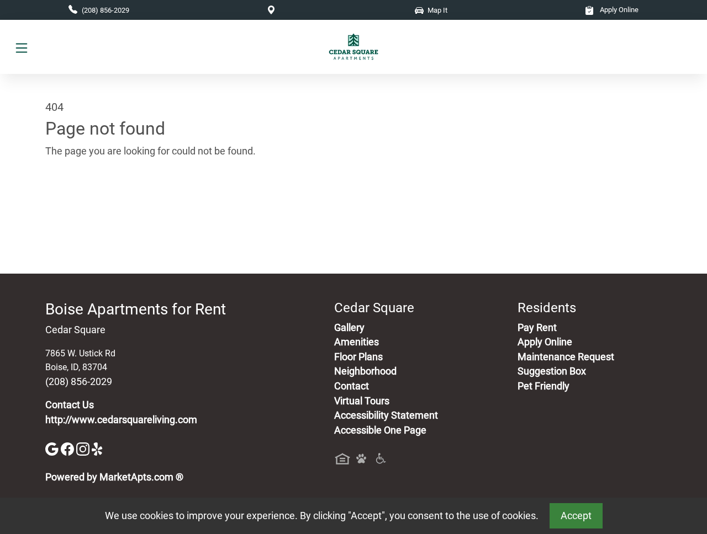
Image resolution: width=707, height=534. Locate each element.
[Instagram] (84, 448)
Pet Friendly (543, 386)
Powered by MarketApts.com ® (114, 477)
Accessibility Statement (386, 415)
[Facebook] (68, 448)
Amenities (356, 342)
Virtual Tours (361, 401)
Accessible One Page (380, 430)
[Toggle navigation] (21, 47)
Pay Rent (537, 327)
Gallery (349, 327)
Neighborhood (365, 371)
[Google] (53, 448)
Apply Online (618, 10)
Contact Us (69, 404)
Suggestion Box (552, 371)
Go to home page (82, 202)
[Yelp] (98, 448)
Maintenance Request (566, 356)
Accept (576, 515)
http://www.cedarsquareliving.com (121, 419)
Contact (351, 386)
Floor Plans (358, 356)
